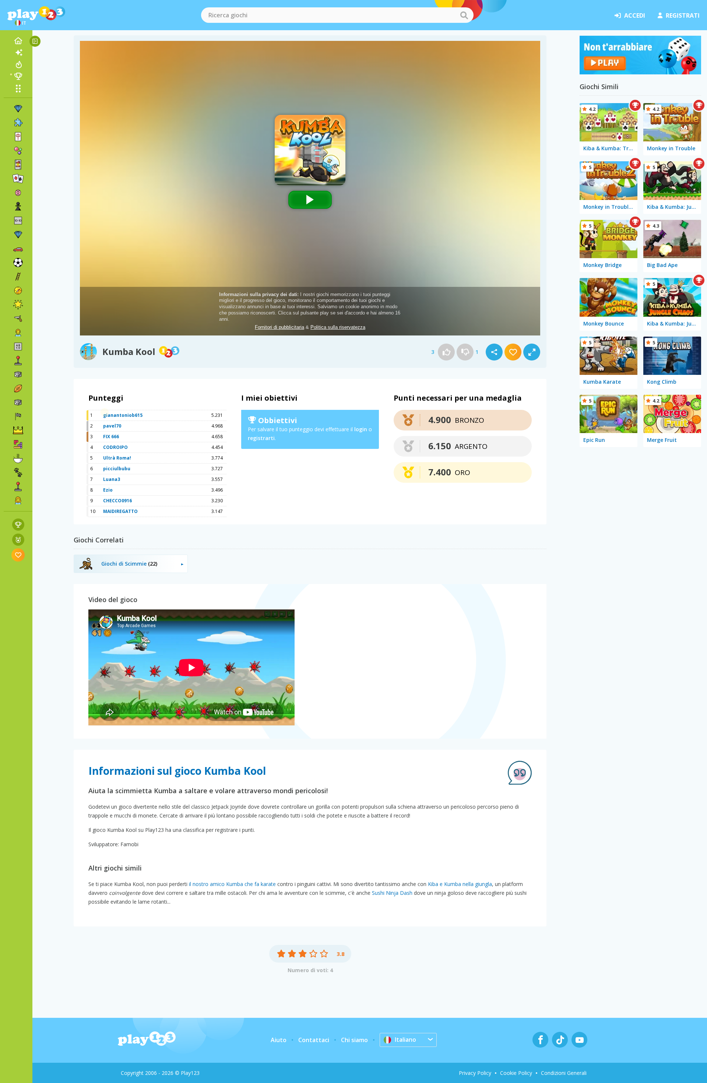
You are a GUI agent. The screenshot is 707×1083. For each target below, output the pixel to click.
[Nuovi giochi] (18, 53)
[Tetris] (18, 444)
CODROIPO (115, 447)
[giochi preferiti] (18, 555)
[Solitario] (18, 179)
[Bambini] (18, 333)
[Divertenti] (18, 305)
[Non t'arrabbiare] (640, 72)
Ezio (108, 490)
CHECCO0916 (117, 500)
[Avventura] (18, 291)
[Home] (18, 41)
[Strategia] (18, 430)
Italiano (405, 1039)
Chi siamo (354, 1040)
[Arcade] (18, 361)
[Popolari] (18, 64)
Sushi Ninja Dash (392, 892)
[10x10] (18, 221)
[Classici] (18, 402)
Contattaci (313, 1040)
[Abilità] (18, 277)
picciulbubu (116, 468)
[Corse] (18, 416)
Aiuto (278, 1040)
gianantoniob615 (123, 415)
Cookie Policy (516, 1072)
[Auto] (18, 249)
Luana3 (111, 479)
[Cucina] (18, 458)
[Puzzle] (18, 123)
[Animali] (18, 472)
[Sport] (18, 388)
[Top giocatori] (18, 76)
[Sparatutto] (18, 319)
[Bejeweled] (18, 235)
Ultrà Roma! (117, 458)
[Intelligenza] (18, 193)
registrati (683, 15)
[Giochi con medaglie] (18, 540)
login (360, 429)
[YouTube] (579, 1040)
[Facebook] (540, 1040)
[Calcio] (18, 263)
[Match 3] (18, 109)
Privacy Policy (475, 1072)
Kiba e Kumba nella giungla (460, 883)
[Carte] (18, 165)
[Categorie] (18, 88)
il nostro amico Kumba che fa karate (232, 883)
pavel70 (112, 426)
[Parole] (18, 347)
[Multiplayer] (18, 486)
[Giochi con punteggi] (18, 524)
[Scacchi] (18, 207)
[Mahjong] (18, 137)
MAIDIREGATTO (120, 511)
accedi (634, 15)
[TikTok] (560, 1040)
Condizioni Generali (564, 1072)
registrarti (261, 438)
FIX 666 (111, 436)
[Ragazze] (18, 500)
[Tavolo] (18, 374)
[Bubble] (18, 151)
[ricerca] (464, 15)
